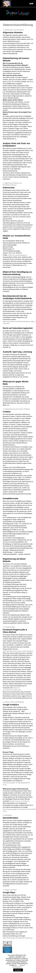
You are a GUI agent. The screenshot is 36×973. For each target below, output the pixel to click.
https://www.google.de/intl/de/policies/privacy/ (17, 938)
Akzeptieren (18, 970)
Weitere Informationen (18, 966)
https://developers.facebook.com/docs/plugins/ (18, 651)
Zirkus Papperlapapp (7, 3)
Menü (31, 3)
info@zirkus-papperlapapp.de (17, 255)
